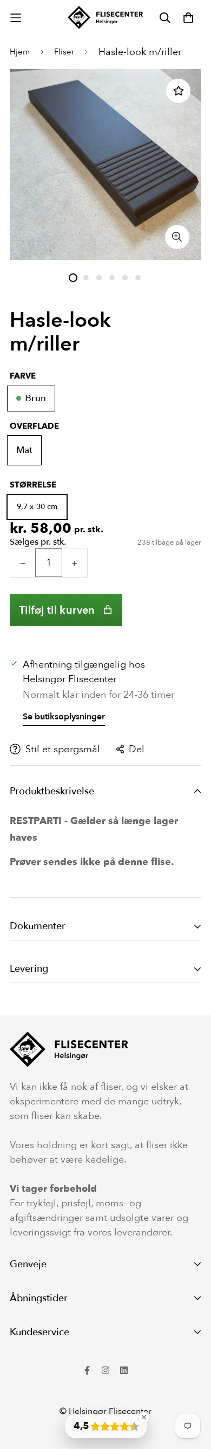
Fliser (64, 51)
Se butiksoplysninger (64, 717)
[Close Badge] (144, 1417)
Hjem (20, 51)
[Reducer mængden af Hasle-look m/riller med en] (22, 563)
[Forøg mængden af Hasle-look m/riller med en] (74, 563)
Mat (24, 450)
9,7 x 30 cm (37, 507)
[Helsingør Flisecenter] (106, 17)
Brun (35, 398)
